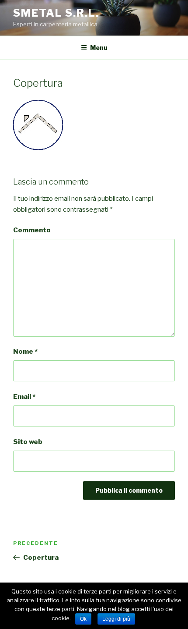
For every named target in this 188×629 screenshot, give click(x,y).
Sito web (27, 442)
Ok (83, 619)
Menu (99, 47)
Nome (25, 351)
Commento (32, 230)
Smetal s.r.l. (56, 13)
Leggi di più (116, 619)
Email (24, 397)
